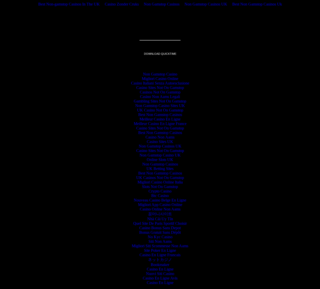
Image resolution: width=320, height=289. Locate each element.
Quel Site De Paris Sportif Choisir (160, 223)
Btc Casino (160, 196)
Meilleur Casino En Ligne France (160, 124)
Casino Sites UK (160, 142)
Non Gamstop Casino (160, 74)
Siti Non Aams (160, 241)
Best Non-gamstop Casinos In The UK (69, 4)
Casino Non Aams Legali (160, 96)
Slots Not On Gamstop (160, 186)
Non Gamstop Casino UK (160, 155)
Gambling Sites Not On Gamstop (160, 101)
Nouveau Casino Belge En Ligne (160, 200)
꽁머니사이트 (160, 214)
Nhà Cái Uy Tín (160, 219)
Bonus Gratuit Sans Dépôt (160, 232)
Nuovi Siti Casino (160, 274)
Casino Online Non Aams (160, 209)
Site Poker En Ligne (160, 250)
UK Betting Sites (160, 168)
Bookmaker (160, 264)
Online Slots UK (160, 160)
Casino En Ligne (160, 269)
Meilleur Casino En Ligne (160, 119)
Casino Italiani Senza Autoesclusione (160, 83)
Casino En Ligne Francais (160, 255)
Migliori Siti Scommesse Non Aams (160, 246)
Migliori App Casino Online (160, 204)
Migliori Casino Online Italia (160, 182)
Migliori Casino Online (160, 78)
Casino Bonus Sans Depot (160, 228)
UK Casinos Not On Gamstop (160, 178)
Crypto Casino (160, 191)
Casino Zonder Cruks (122, 4)
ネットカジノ (160, 260)
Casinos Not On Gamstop (160, 92)
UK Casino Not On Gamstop (160, 110)
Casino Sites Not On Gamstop (160, 88)
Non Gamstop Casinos (162, 4)
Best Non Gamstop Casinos (160, 114)
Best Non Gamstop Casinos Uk (257, 4)
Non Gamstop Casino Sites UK (160, 106)
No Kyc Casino (160, 237)
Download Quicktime (160, 53)
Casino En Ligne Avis (160, 278)
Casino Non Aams (160, 137)
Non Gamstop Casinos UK (205, 4)
